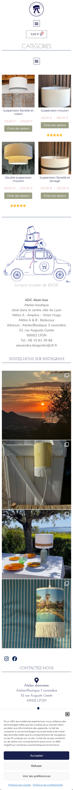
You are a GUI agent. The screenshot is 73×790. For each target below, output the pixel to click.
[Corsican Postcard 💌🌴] (36, 405)
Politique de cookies (19, 784)
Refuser (36, 766)
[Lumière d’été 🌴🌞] (36, 544)
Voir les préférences (37, 776)
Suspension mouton (55, 110)
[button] (67, 714)
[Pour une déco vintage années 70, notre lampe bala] (36, 613)
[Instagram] (7, 659)
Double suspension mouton (18, 179)
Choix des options (18, 128)
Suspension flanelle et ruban (18, 112)
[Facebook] (15, 659)
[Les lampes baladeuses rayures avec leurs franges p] (36, 474)
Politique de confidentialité (48, 784)
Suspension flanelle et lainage (55, 179)
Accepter (36, 755)
